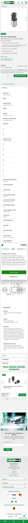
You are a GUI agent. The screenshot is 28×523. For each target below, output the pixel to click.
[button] (26, 19)
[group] (14, 385)
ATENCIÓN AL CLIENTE (8, 487)
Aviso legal (10, 516)
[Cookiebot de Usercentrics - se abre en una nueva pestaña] (20, 245)
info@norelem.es (14, 475)
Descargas (5, 483)
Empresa (5, 479)
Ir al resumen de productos (8, 84)
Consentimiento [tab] (5, 248)
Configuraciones (13, 276)
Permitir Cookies (14, 272)
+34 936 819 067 (14, 473)
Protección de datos (22, 518)
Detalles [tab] (13, 248)
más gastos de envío (8, 67)
